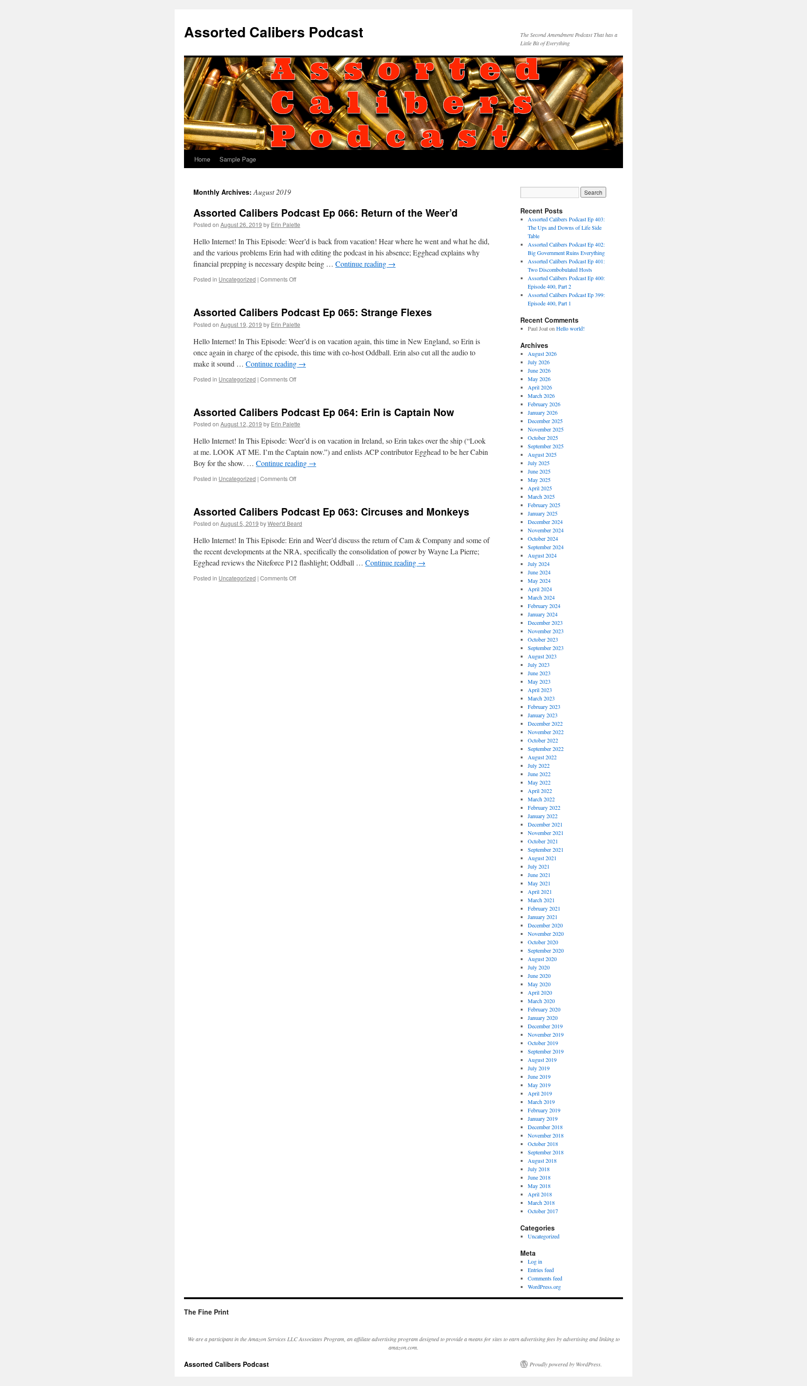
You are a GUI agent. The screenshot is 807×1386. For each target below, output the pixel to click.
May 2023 (539, 681)
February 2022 (544, 807)
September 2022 (546, 748)
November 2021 (546, 832)
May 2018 (539, 1185)
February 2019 (544, 1110)
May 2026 (539, 378)
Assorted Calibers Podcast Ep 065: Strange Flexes (312, 312)
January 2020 (543, 1017)
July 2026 (539, 362)
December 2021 (545, 824)
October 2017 (543, 1211)
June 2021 (539, 874)
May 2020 (539, 984)
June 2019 (539, 1076)
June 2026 (539, 370)
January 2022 (543, 816)
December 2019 (545, 1026)
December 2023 (545, 622)
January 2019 (543, 1118)
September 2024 (546, 547)
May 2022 (539, 782)
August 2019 (542, 1059)
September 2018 (546, 1152)
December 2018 (545, 1127)
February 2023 (544, 706)
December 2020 (545, 925)
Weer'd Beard (285, 523)
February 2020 (544, 1009)
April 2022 (540, 790)
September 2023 (546, 647)
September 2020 (546, 950)
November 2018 (546, 1135)
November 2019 (546, 1034)
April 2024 (540, 589)
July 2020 (539, 967)
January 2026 (543, 412)
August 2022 (542, 757)
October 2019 (543, 1043)
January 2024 (543, 614)
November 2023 (546, 631)
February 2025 (544, 505)
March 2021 (541, 900)
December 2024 (545, 521)
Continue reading (365, 264)
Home (202, 159)
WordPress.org (544, 1286)
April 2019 (540, 1093)
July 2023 (539, 664)
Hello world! (570, 328)
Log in (535, 1261)
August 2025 (542, 454)
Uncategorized (237, 279)
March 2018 (541, 1202)
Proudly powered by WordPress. (566, 1364)
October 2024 (543, 538)
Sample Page (237, 159)
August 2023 (542, 656)
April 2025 (540, 488)
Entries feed (541, 1269)
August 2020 (542, 958)
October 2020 (543, 942)
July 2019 (539, 1068)
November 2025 (546, 429)
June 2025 (539, 471)
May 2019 (539, 1085)
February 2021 (544, 908)
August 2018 (542, 1160)
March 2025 (541, 496)
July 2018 (539, 1169)
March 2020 (541, 1000)
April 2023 (540, 689)
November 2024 (546, 530)
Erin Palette (285, 224)
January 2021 (543, 916)
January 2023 (543, 715)
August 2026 (542, 353)
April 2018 (540, 1194)
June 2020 (539, 975)
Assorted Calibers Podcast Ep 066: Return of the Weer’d (325, 212)
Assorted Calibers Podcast (273, 31)
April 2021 (540, 891)
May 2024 (539, 580)
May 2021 (539, 883)
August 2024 (542, 555)
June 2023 (539, 673)
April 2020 (540, 992)
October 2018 (543, 1143)
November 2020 (546, 933)
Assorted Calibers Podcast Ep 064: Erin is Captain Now (323, 412)
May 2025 (539, 479)
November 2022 (546, 731)
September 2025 (546, 446)
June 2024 (539, 572)
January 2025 (543, 513)
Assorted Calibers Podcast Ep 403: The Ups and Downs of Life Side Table (566, 227)
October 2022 (543, 740)
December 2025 (545, 420)
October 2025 (543, 437)
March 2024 (541, 597)
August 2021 (542, 858)
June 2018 (539, 1177)
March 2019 (541, 1101)
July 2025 (539, 463)
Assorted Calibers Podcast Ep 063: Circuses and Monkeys (331, 511)
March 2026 (541, 395)
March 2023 (541, 698)
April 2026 (540, 387)
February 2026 (544, 404)
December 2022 (545, 723)
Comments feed (545, 1278)
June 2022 (539, 774)
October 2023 (543, 639)
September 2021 (546, 849)
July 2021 (539, 866)
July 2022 (539, 765)
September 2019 (546, 1051)
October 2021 (543, 841)
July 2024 (539, 563)
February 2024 (544, 605)
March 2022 (541, 799)
